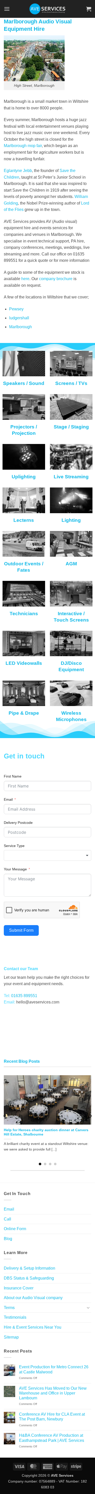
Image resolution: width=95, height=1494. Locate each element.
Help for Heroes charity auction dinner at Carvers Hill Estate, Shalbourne (46, 1132)
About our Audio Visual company (33, 1298)
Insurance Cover (18, 1288)
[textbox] (47, 855)
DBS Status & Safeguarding (29, 1278)
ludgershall (19, 318)
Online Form (15, 1229)
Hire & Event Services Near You (32, 1327)
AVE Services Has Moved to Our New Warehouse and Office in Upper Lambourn (53, 1393)
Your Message (15, 869)
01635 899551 (24, 996)
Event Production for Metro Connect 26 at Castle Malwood (53, 1369)
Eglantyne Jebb (18, 170)
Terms (9, 1307)
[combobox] (47, 855)
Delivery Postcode (18, 823)
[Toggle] (88, 1307)
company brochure (56, 279)
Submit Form (21, 930)
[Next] (90, 1116)
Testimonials (15, 1317)
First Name (13, 776)
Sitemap (11, 1337)
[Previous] (5, 1116)
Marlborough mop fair (23, 145)
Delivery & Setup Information (29, 1268)
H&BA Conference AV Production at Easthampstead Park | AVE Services (51, 1437)
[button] (7, 9)
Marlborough (20, 327)
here (25, 279)
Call (7, 1219)
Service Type (14, 846)
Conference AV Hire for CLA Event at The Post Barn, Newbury (52, 1416)
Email (8, 799)
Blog (8, 1239)
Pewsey (16, 309)
